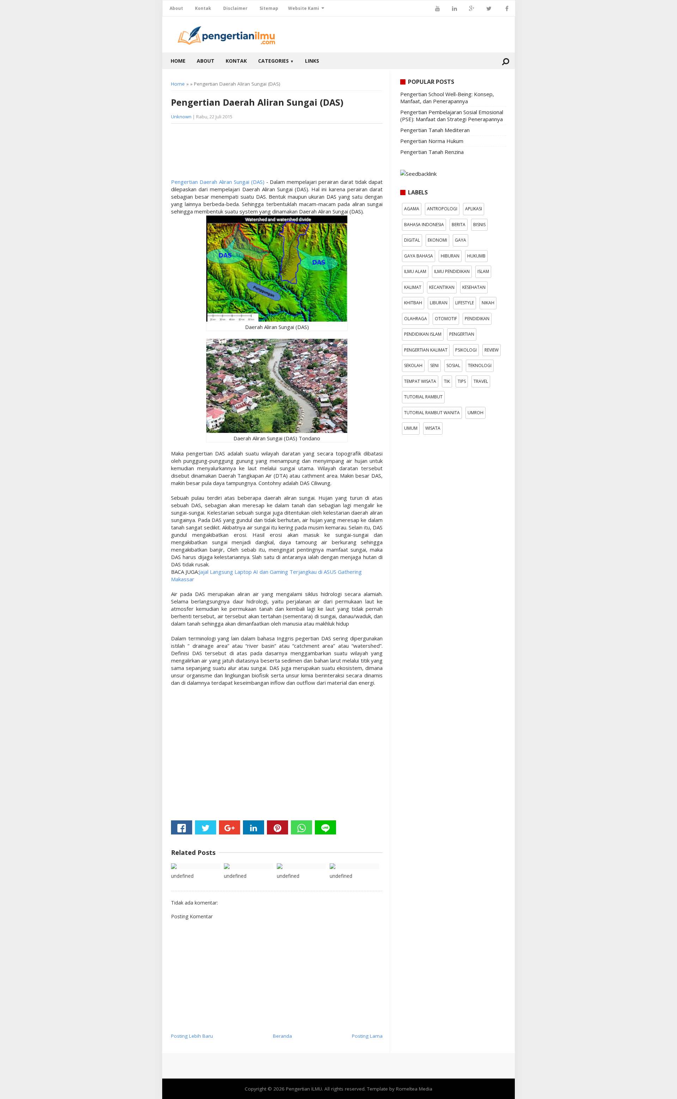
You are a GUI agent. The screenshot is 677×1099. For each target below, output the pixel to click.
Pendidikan (477, 319)
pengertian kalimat (425, 350)
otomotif (446, 319)
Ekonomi (437, 240)
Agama (411, 209)
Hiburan (450, 256)
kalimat (412, 287)
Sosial (453, 365)
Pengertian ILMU (304, 1089)
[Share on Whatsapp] (301, 827)
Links (312, 60)
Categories (276, 60)
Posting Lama (367, 1036)
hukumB (476, 256)
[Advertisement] (227, 153)
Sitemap (269, 8)
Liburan (438, 303)
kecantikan (442, 287)
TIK (447, 381)
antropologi (442, 209)
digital (412, 240)
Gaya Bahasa (418, 256)
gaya (460, 240)
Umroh (475, 413)
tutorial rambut (423, 397)
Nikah (488, 303)
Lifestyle (464, 303)
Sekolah (413, 365)
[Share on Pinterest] (277, 827)
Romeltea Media (414, 1089)
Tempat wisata (420, 381)
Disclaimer (235, 8)
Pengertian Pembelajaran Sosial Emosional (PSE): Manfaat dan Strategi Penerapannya (451, 115)
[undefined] (195, 866)
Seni (434, 365)
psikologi (466, 350)
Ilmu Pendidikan (452, 271)
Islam (483, 271)
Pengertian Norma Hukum (431, 140)
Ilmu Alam (415, 271)
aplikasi (473, 209)
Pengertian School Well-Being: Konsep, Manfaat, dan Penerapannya (447, 98)
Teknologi (480, 365)
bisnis (479, 225)
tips (462, 381)
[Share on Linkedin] (253, 827)
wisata (432, 428)
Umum (410, 428)
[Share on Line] (325, 827)
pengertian (461, 334)
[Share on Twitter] (205, 827)
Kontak (203, 8)
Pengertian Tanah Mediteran (435, 130)
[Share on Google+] (229, 827)
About (176, 8)
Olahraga (415, 319)
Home (178, 60)
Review (491, 350)
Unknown (181, 116)
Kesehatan (474, 287)
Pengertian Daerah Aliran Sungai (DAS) (217, 181)
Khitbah (413, 303)
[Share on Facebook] (181, 827)
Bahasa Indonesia (424, 225)
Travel (481, 381)
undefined (182, 876)
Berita (458, 225)
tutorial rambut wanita (432, 413)
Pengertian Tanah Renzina (432, 151)
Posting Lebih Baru (192, 1036)
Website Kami (303, 8)
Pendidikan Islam (422, 334)
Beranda (282, 1036)
